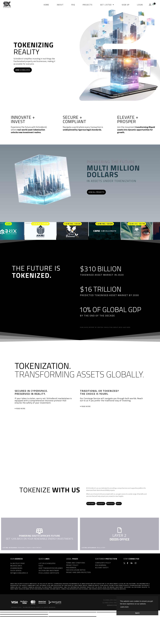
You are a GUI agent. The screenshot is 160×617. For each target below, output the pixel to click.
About (60, 4)
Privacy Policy (72, 565)
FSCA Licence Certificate (49, 573)
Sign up (125, 4)
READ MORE (20, 408)
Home (46, 4)
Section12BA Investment (49, 570)
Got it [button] (137, 613)
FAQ (73, 4)
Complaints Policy (103, 563)
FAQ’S (41, 566)
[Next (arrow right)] (72, 616)
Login (140, 4)
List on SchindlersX (47, 563)
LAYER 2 (119, 535)
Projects (87, 4)
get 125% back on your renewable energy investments (39, 539)
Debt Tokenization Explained (51, 568)
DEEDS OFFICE (119, 539)
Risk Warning (100, 565)
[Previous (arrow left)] (24, 616)
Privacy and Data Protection (78, 572)
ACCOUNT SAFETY (102, 568)
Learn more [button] (124, 606)
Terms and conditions (75, 563)
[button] (42, 408)
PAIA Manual (71, 568)
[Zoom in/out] (24, 614)
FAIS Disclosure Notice (76, 570)
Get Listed (106, 4)
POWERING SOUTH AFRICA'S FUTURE (39, 536)
